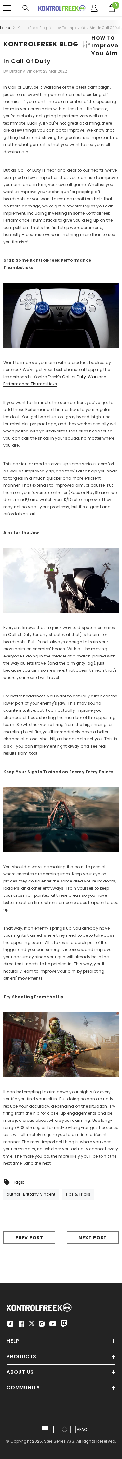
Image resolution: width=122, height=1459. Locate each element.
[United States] (48, 1429)
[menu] (7, 8)
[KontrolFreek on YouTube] (53, 1324)
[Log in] (94, 8)
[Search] (26, 8)
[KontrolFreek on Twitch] (64, 1324)
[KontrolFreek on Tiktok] (10, 1324)
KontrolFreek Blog (32, 27)
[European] (65, 1429)
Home (5, 27)
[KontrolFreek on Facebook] (21, 1324)
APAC (82, 1429)
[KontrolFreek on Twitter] (31, 1323)
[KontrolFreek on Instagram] (42, 1324)
